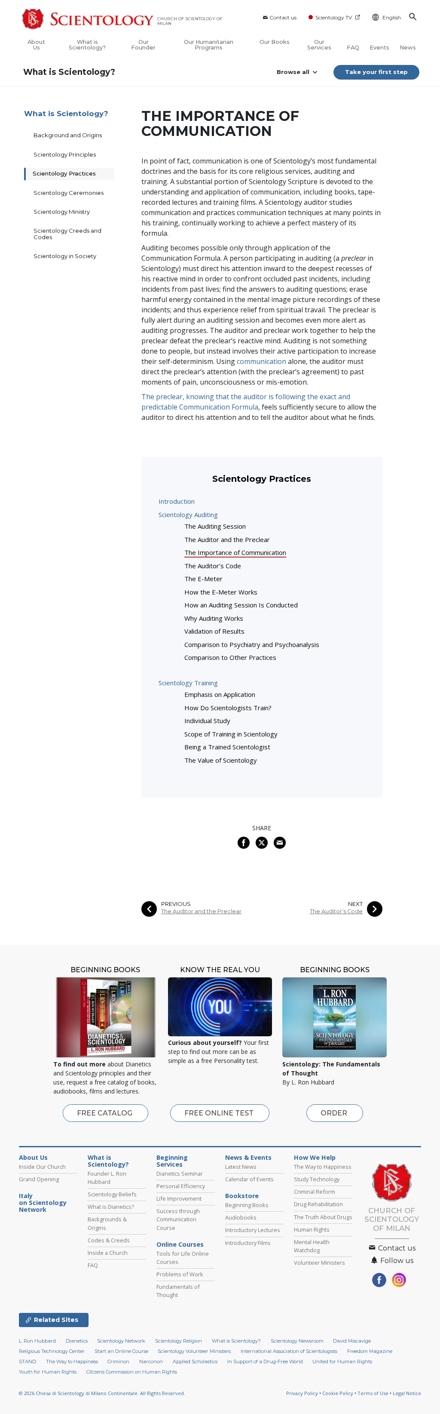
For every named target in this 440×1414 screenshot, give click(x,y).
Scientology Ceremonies (69, 192)
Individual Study (207, 720)
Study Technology (316, 1179)
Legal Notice (407, 1393)
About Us (36, 45)
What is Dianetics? (111, 1207)
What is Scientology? (87, 45)
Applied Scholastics (195, 1362)
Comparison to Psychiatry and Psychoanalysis (251, 644)
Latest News (241, 1167)
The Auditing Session (215, 526)
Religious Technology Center (52, 1351)
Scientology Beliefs (112, 1194)
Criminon (118, 1362)
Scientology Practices (64, 173)
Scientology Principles (65, 154)
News (408, 47)
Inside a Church (108, 1253)
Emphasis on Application (219, 694)
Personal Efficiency (180, 1186)
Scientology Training (188, 682)
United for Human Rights (342, 1362)
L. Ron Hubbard (37, 1341)
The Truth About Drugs (323, 1217)
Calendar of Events (249, 1179)
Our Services (319, 45)
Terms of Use (373, 1393)
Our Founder (143, 45)
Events (379, 47)
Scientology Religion (178, 1341)
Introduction (177, 501)
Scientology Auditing (188, 514)
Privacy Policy (302, 1393)
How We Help (315, 1157)
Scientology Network (121, 1341)
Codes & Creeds (109, 1240)
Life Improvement (179, 1198)
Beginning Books (247, 1205)
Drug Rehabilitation (318, 1204)
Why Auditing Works (213, 618)
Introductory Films (248, 1243)
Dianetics (77, 1341)
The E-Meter (203, 578)
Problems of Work (179, 1274)
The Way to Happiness (322, 1167)
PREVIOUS (176, 904)
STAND (27, 1362)
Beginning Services (172, 1161)
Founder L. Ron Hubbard (107, 1178)
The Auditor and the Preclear (227, 539)
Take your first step (376, 71)
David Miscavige (352, 1341)
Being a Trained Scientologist (227, 746)
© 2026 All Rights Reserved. (102, 1393)
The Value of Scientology (220, 760)
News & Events (248, 1157)
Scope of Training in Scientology (231, 734)
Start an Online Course (121, 1351)
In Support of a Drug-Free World (265, 1362)
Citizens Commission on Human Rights (131, 1372)
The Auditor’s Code (212, 565)
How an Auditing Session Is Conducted (241, 605)
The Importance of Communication (235, 552)
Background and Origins (68, 135)
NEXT (355, 904)
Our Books (275, 42)
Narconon (151, 1362)
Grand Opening (39, 1179)
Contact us (282, 17)
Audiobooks (241, 1217)
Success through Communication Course (178, 1219)
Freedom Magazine (369, 1351)
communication (261, 361)
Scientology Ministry (62, 211)
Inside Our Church (42, 1167)
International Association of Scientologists (289, 1351)
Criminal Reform (314, 1191)
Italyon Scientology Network (43, 1202)
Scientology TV (333, 17)
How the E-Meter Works (220, 592)
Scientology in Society (65, 256)
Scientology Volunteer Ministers (194, 1351)
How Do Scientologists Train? (228, 707)
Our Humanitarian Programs (208, 45)
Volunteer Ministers (319, 1262)
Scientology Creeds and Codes (67, 233)
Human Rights (312, 1229)
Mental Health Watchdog (312, 1246)
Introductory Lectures (252, 1230)
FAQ (353, 47)
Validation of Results (214, 631)
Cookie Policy (337, 1393)
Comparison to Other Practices (230, 657)
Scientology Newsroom (297, 1341)
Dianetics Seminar (179, 1173)
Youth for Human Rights (47, 1372)
